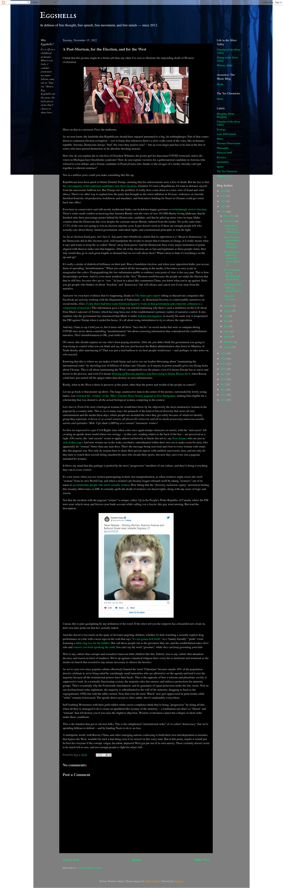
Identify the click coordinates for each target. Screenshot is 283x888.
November (229, 221)
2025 (224, 196)
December (229, 216)
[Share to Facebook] (106, 755)
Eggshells (58, 15)
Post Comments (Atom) (90, 868)
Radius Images (152, 881)
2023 (224, 206)
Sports (220, 166)
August (228, 311)
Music (220, 138)
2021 (224, 353)
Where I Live (224, 176)
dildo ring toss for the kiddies (93, 643)
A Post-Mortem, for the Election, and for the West (232, 274)
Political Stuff (224, 152)
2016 (224, 379)
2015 (224, 384)
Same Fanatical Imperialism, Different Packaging (231, 241)
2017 (224, 374)
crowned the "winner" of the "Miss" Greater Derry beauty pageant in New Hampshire (126, 396)
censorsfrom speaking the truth (94, 647)
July (226, 316)
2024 (224, 201)
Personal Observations (228, 143)
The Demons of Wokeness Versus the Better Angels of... (232, 258)
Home (136, 859)
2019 (224, 364)
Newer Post (71, 859)
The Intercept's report (147, 295)
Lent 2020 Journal (226, 134)
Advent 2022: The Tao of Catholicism (231, 229)
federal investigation (150, 316)
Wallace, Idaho (225, 65)
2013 (224, 395)
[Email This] (97, 755)
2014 (224, 389)
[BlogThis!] (100, 755)
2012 (224, 400)
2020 (224, 358)
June (226, 321)
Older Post (201, 859)
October (228, 305)
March (227, 336)
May (226, 326)
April (227, 331)
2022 (224, 211)
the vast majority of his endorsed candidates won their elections (100, 186)
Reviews (221, 157)
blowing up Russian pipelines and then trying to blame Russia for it (151, 373)
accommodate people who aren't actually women (101, 485)
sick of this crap (72, 442)
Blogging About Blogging (225, 115)
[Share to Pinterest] (110, 755)
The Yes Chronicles (227, 171)
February (229, 342)
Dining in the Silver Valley (227, 59)
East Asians (179, 438)
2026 (224, 191)
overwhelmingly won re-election (187, 209)
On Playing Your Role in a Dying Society (232, 288)
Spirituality (223, 162)
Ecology (221, 129)
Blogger (179, 881)
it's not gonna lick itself (146, 639)
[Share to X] (103, 755)
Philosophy (223, 148)
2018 (224, 369)
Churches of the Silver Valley (228, 51)
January (228, 347)
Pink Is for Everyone (229, 297)
